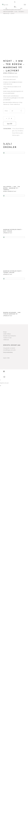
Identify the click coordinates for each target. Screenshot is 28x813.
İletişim (5, 332)
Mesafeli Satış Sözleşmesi (9, 335)
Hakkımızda (6, 339)
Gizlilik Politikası (7, 334)
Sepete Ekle (9, 123)
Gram (6, 111)
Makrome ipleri (15, 135)
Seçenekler (7, 154)
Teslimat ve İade (7, 337)
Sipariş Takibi (6, 358)
